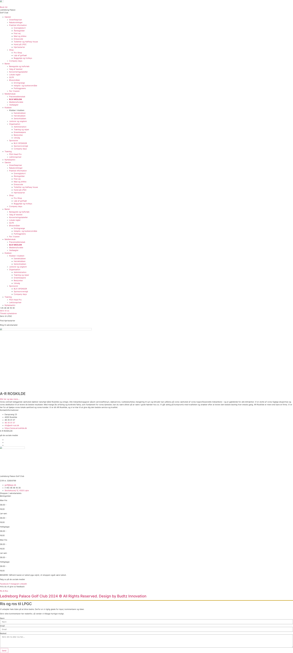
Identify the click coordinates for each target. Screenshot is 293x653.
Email (2, 626)
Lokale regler (14, 74)
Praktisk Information (18, 25)
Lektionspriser (15, 157)
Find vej (17, 33)
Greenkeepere (20, 132)
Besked (3, 633)
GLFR (11, 77)
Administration (20, 127)
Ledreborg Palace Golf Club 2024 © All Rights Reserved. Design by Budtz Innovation (73, 596)
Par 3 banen (14, 91)
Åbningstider (19, 31)
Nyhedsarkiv (10, 160)
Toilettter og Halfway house (26, 41)
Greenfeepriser (15, 20)
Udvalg (17, 138)
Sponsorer (13, 140)
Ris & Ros (4, 591)
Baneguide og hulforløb (19, 66)
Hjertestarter (19, 47)
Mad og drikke (20, 36)
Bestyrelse (18, 135)
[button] (7, 308)
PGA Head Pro (15, 154)
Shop (11, 50)
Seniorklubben (20, 118)
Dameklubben (20, 113)
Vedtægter (13, 105)
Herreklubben (19, 116)
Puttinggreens (20, 88)
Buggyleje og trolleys (23, 58)
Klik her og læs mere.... (10, 399)
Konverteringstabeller (18, 72)
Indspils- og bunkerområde (25, 85)
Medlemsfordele (16, 102)
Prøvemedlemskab (17, 96)
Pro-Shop (18, 52)
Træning (8, 151)
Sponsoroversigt (21, 146)
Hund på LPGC (20, 44)
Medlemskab (10, 94)
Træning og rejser (21, 129)
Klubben (8, 107)
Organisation (14, 124)
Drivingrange (19, 83)
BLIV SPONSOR (20, 143)
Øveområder (14, 80)
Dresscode (18, 39)
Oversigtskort (20, 28)
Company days (15, 61)
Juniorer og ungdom (18, 121)
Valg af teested (15, 69)
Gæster (8, 17)
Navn (2, 618)
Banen (7, 63)
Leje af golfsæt (20, 55)
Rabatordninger (16, 22)
